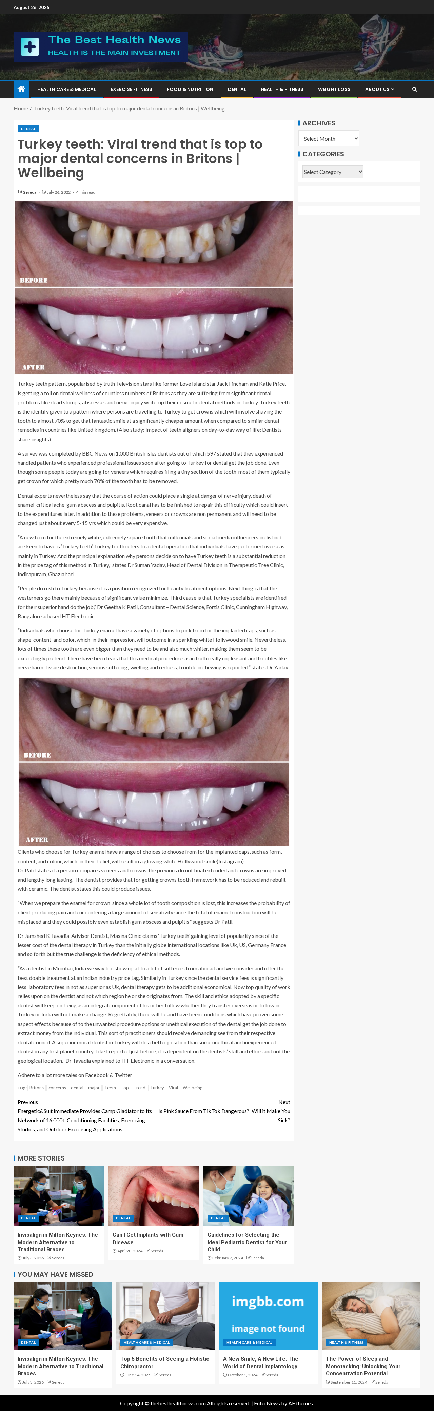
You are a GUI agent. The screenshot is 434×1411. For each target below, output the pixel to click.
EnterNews (267, 1403)
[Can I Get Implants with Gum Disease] (153, 1196)
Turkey (157, 1087)
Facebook (97, 1075)
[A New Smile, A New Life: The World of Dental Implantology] (268, 1316)
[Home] (21, 89)
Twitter (123, 1075)
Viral (173, 1087)
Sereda (30, 192)
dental (77, 1087)
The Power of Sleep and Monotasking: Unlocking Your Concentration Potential (363, 1366)
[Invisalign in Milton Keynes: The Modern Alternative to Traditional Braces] (59, 1196)
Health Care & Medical (66, 89)
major (94, 1087)
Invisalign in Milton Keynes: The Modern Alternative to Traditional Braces (58, 1242)
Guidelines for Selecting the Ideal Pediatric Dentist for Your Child (247, 1242)
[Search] (414, 89)
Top (125, 1087)
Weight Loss (334, 89)
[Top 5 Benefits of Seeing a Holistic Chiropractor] (165, 1316)
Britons (36, 1087)
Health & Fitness (282, 89)
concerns (57, 1087)
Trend (139, 1087)
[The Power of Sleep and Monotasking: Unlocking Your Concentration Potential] (371, 1316)
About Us (377, 89)
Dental (237, 89)
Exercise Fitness (131, 89)
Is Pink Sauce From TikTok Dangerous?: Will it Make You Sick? (224, 1110)
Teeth (110, 1087)
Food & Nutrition (190, 89)
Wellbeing (192, 1087)
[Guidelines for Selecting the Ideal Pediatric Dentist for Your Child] (248, 1196)
